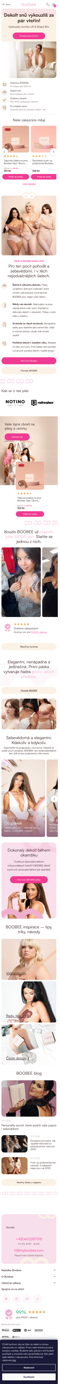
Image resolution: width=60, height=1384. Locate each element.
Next (54, 798)
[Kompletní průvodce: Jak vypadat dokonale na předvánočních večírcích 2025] (14, 1143)
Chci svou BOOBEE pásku (29, 879)
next (53, 151)
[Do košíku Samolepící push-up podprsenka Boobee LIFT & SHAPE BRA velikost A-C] (44, 177)
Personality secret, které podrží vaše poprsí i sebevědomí (28, 1127)
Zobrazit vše (17, 437)
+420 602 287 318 (48, 4)
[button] (10, 43)
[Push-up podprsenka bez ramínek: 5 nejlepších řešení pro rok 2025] (14, 1165)
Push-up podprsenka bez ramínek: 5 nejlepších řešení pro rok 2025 (43, 1165)
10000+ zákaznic (39, 632)
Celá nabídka (29, 183)
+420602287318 (29, 1239)
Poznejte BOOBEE (29, 370)
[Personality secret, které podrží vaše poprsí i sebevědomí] (28, 1098)
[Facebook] (6, 1299)
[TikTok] (37, 1299)
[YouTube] (27, 1299)
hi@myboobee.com (29, 1250)
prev (4, 151)
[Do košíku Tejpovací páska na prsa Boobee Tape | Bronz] (15, 177)
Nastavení (29, 1367)
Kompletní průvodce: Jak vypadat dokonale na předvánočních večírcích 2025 (42, 1145)
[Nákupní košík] (53, 4)
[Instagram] (16, 1299)
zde (14, 1360)
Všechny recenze (29, 646)
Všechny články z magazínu (29, 1182)
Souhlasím (28, 1376)
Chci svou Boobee (29, 360)
